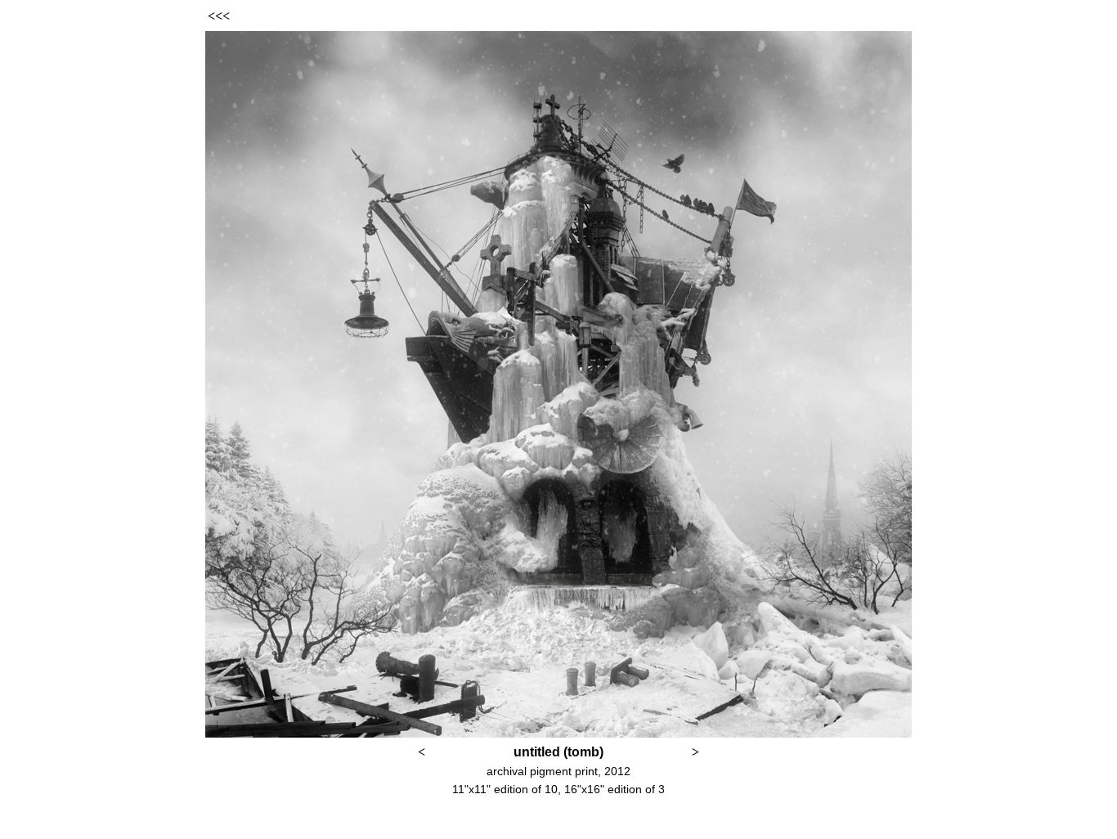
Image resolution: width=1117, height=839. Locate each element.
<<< (219, 16)
